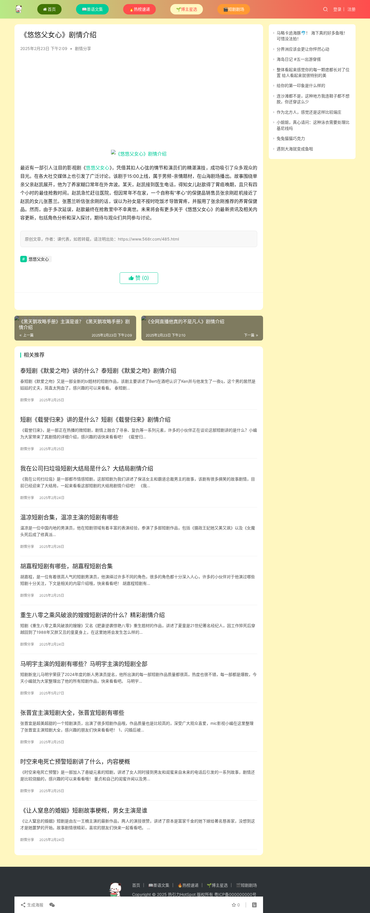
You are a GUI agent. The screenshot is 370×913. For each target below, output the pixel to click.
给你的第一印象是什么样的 (301, 85)
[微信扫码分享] (51, 905)
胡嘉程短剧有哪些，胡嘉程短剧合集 (66, 566)
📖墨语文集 (92, 9)
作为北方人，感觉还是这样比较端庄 (309, 112)
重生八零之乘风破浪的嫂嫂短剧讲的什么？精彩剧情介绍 (92, 615)
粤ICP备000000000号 (235, 894)
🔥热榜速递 (139, 9)
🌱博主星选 (186, 9)
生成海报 (34, 904)
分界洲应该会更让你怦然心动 (303, 49)
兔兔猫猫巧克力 (291, 138)
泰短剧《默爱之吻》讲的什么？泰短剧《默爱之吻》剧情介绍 (98, 370)
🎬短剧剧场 (233, 9)
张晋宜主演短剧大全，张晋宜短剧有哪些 (72, 712)
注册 (351, 9)
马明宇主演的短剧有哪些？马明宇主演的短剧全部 (83, 664)
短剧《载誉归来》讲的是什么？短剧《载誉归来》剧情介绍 (95, 419)
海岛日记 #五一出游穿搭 (299, 59)
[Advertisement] (138, 103)
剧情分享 (83, 48)
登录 (337, 9)
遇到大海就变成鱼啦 (295, 148)
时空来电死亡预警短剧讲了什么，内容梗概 (75, 761)
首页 (52, 9)
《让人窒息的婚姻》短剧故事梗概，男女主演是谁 (83, 810)
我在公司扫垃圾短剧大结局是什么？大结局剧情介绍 (86, 468)
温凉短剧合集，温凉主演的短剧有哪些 (69, 517)
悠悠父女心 (97, 168)
